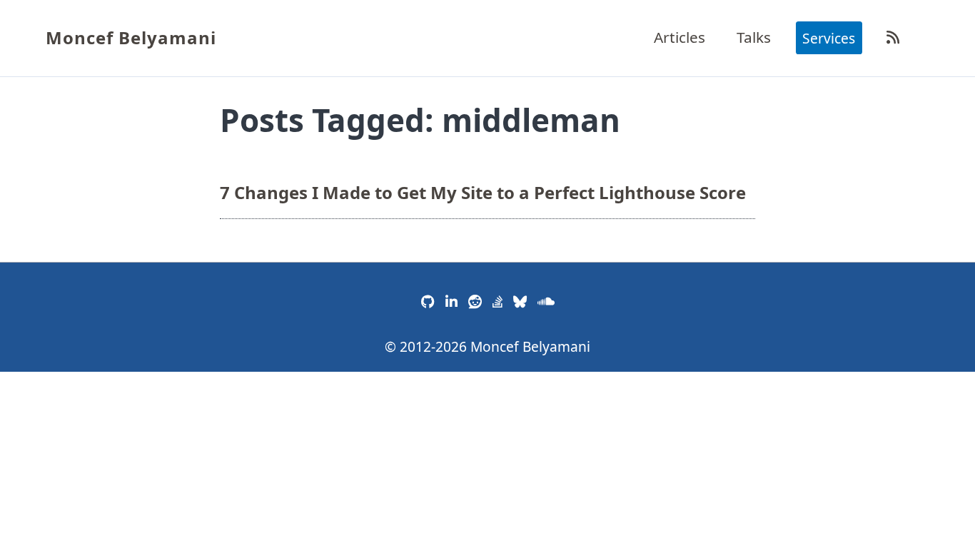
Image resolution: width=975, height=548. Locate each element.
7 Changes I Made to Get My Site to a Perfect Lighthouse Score (483, 192)
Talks (754, 37)
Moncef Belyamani (131, 37)
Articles (679, 37)
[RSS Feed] (892, 37)
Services (828, 37)
